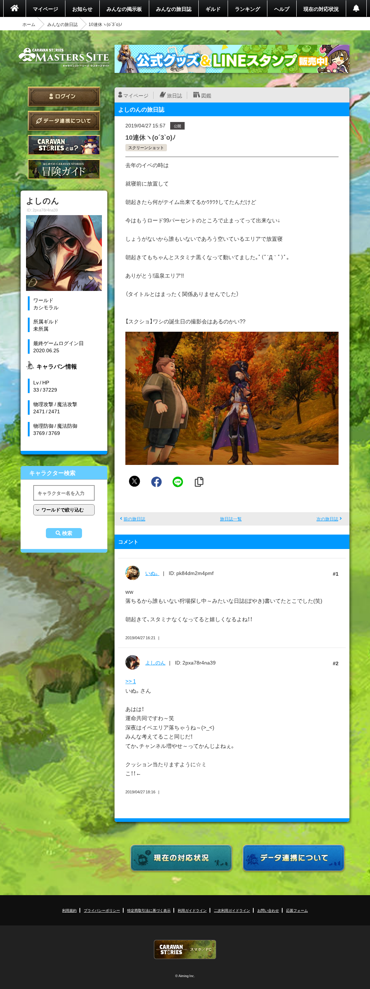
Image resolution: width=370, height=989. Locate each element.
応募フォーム (297, 910)
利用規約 (69, 910)
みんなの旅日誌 (174, 8)
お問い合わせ (268, 910)
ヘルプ (281, 8)
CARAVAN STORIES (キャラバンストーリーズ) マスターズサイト (64, 57)
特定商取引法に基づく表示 (149, 910)
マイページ (45, 8)
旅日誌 (174, 95)
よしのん (155, 662)
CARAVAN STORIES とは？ (64, 145)
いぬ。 (152, 572)
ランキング (247, 8)
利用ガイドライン (192, 910)
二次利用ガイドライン (232, 910)
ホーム (28, 24)
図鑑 (206, 95)
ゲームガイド (64, 169)
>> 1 (130, 681)
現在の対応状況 (321, 8)
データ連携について (64, 121)
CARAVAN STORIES (185, 949)
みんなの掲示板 (124, 8)
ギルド (213, 8)
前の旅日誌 (134, 518)
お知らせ (82, 8)
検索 (67, 533)
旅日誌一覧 (231, 518)
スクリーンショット (146, 147)
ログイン (64, 96)
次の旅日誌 (327, 518)
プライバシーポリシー (102, 910)
